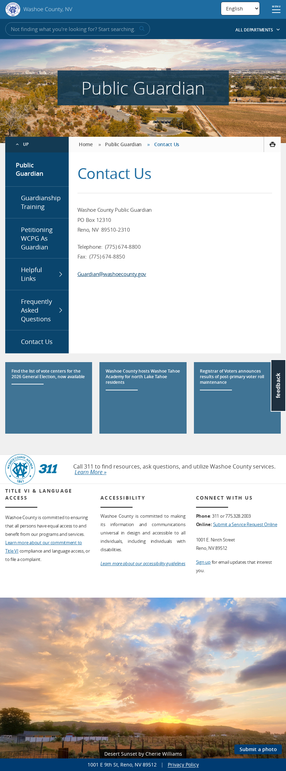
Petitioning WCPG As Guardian (37, 238)
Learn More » (90, 472)
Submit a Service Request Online (245, 524)
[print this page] (272, 144)
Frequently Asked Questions (36, 310)
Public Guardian (29, 169)
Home (86, 144)
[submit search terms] (141, 29)
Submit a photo (258, 749)
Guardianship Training (41, 202)
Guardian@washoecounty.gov (111, 273)
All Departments (254, 30)
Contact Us (37, 341)
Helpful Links (31, 274)
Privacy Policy (183, 764)
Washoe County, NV (39, 9)
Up (26, 144)
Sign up (203, 562)
